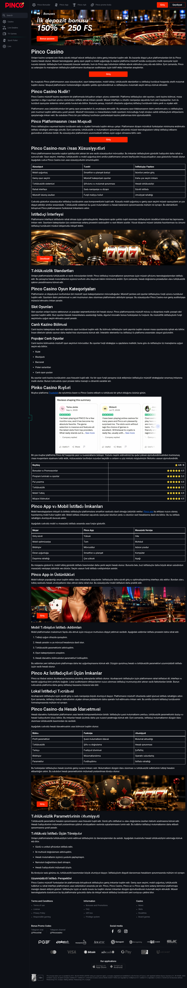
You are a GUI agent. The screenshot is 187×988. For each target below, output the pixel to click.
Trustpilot (53, 393)
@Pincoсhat (36, 933)
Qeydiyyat (177, 5)
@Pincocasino (56, 933)
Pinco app (148, 511)
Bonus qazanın (47, 38)
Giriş (162, 5)
